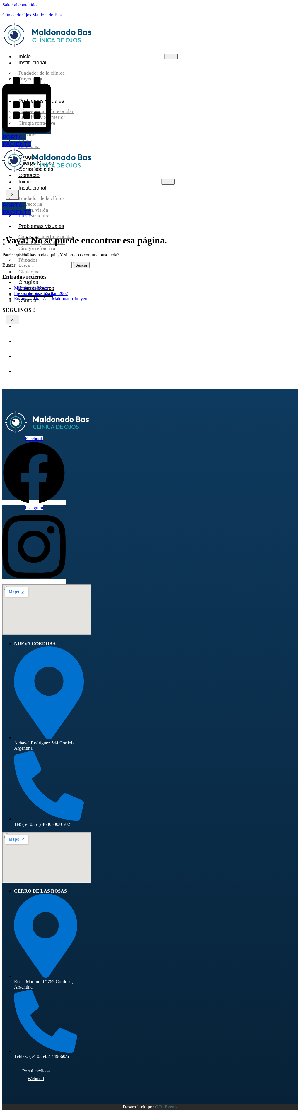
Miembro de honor (31, 288)
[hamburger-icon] (171, 56)
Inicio (24, 56)
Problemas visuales (41, 226)
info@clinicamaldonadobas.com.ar (34, 581)
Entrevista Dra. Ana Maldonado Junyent (51, 298)
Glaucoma (29, 271)
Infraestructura (34, 216)
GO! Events (166, 1106)
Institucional (32, 63)
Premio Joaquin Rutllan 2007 (41, 293)
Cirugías (28, 282)
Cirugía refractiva (36, 248)
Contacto (29, 175)
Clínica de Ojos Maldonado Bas (32, 14)
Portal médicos (36, 1070)
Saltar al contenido (19, 4)
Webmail (36, 1078)
